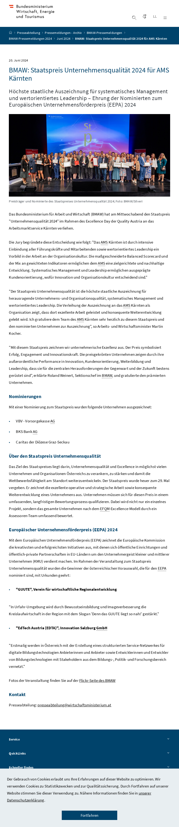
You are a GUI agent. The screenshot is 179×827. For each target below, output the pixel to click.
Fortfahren (90, 815)
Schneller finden (21, 767)
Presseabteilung (29, 33)
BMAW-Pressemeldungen (105, 33)
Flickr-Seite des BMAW (97, 680)
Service (14, 739)
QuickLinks (17, 753)
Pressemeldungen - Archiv (64, 33)
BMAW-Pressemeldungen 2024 (31, 38)
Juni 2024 (64, 38)
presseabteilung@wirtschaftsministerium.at (74, 705)
